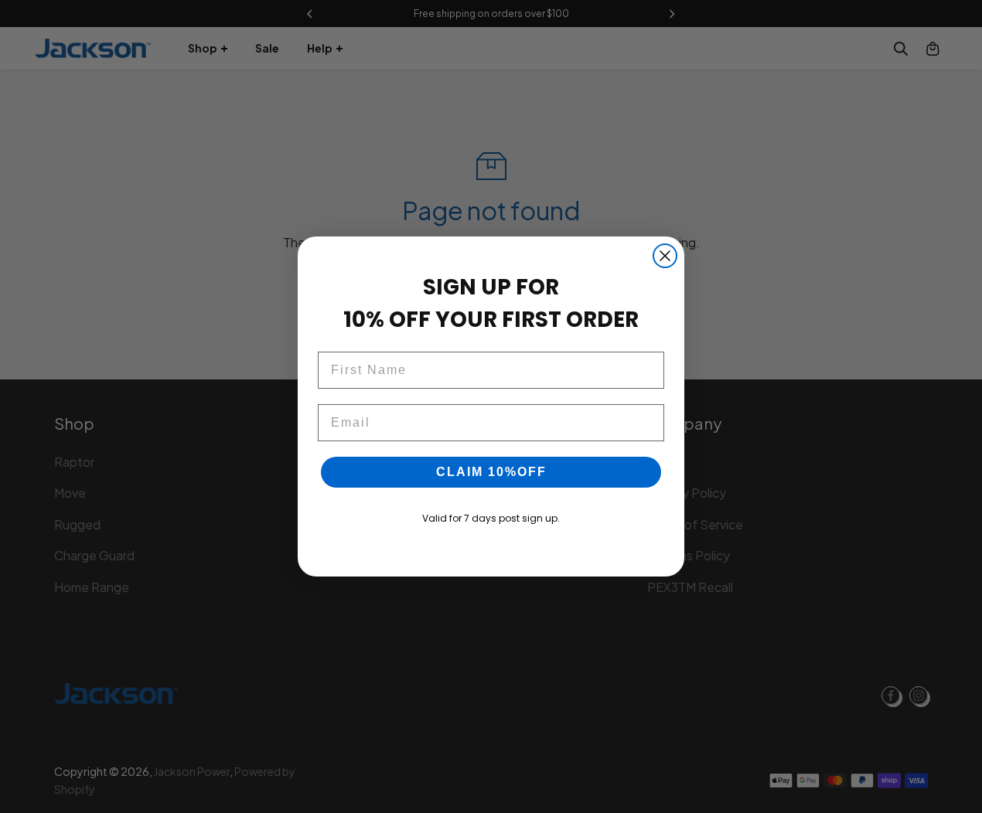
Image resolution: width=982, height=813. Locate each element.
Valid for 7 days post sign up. (491, 518)
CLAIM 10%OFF (491, 471)
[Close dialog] (665, 255)
